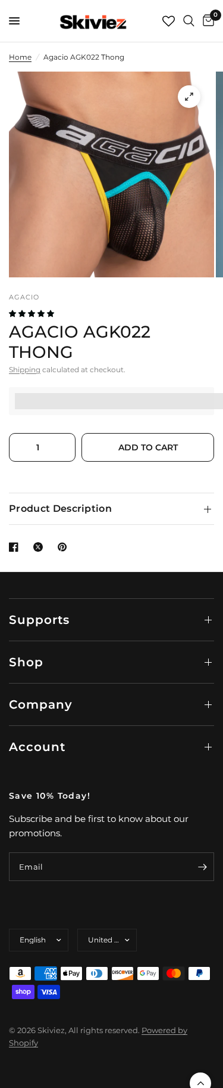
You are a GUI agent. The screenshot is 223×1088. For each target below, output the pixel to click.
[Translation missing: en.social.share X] (40, 547)
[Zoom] (189, 96)
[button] (32, 313)
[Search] (189, 21)
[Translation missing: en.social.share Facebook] (16, 547)
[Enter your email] (202, 866)
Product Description (60, 508)
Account (37, 747)
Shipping (24, 369)
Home (20, 56)
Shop (26, 662)
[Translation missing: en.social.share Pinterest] (65, 547)
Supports (39, 620)
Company (41, 704)
